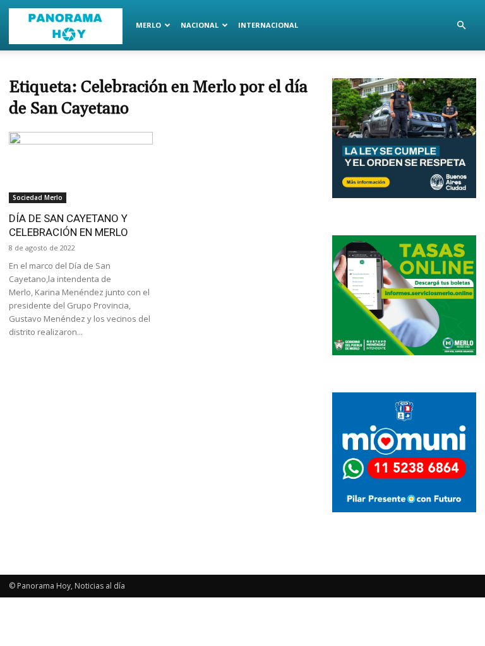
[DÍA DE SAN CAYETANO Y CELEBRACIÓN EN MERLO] (81, 167)
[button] (461, 26)
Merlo (148, 25)
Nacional (200, 25)
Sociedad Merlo (38, 197)
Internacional (268, 25)
